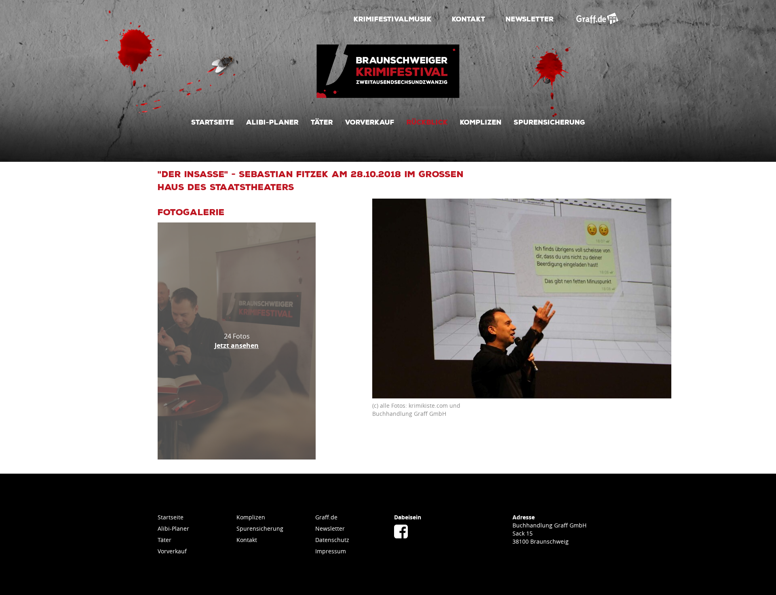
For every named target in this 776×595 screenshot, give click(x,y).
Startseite (212, 122)
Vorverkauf (369, 122)
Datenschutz (332, 540)
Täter (322, 122)
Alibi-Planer (272, 122)
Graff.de (326, 517)
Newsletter (530, 18)
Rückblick (427, 122)
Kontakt (468, 18)
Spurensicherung (549, 122)
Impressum (330, 551)
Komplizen (481, 122)
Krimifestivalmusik (393, 18)
